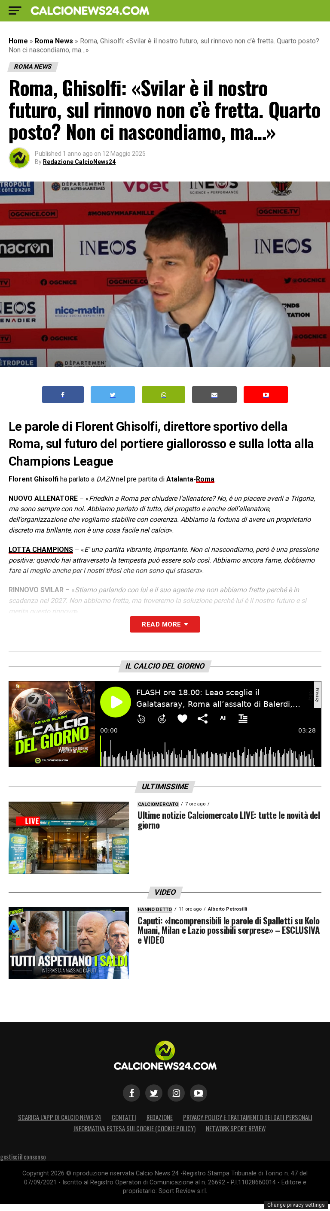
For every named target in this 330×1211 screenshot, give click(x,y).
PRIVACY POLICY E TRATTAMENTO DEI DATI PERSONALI (247, 1117)
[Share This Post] (164, 394)
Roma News (54, 41)
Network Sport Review (236, 1128)
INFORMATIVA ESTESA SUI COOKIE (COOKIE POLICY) (134, 1128)
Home (18, 41)
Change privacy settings (296, 1205)
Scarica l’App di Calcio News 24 (59, 1117)
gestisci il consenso (23, 1156)
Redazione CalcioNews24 (79, 161)
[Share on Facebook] (63, 394)
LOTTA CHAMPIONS (41, 549)
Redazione (160, 1117)
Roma (205, 479)
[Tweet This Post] (113, 394)
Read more (161, 624)
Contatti (124, 1117)
